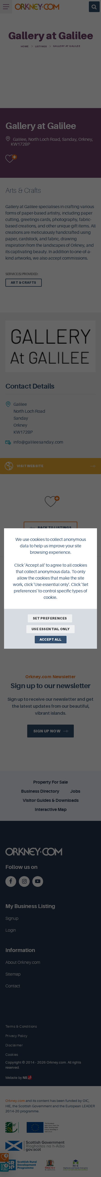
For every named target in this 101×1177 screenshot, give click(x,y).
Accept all (51, 639)
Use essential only (50, 629)
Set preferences (50, 618)
